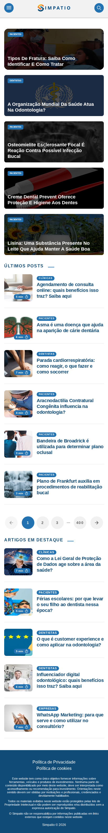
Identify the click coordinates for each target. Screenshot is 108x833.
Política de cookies (54, 768)
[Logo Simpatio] (54, 8)
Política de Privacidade (54, 762)
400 (80, 523)
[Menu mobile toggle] (9, 8)
